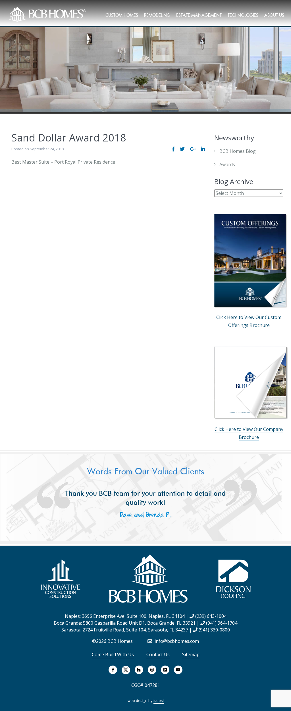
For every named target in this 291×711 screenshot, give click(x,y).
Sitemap (190, 654)
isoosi (158, 700)
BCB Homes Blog (237, 151)
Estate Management (199, 15)
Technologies (243, 15)
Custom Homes (121, 15)
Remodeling (157, 15)
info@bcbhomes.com (176, 641)
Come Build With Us (113, 654)
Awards (227, 164)
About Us (274, 15)
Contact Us (158, 654)
